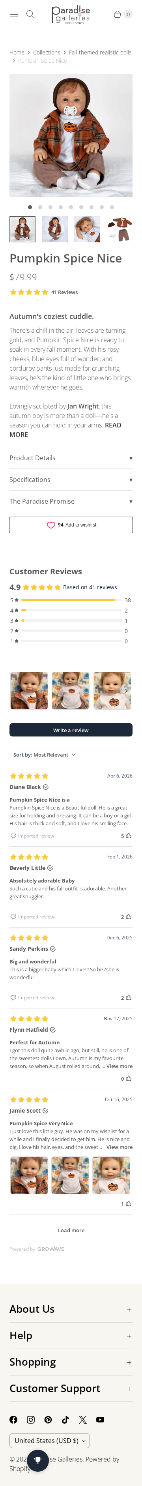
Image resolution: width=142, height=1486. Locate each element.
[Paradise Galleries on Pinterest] (53, 1419)
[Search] (30, 14)
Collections (46, 52)
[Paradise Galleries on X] (87, 1419)
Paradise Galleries (57, 1459)
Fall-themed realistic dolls (100, 52)
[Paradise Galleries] (71, 14)
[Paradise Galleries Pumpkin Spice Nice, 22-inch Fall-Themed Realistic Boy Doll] (71, 135)
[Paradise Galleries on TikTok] (70, 1419)
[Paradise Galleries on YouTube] (105, 1419)
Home (16, 52)
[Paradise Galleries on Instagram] (35, 1419)
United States (46, 1440)
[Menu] (14, 14)
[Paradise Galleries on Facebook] (18, 1419)
